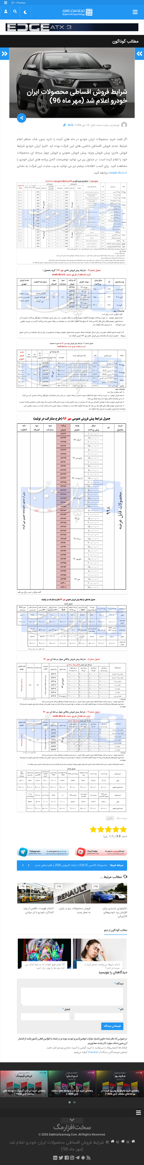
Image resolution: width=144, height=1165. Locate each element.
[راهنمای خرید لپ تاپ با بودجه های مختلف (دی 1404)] (72, 1084)
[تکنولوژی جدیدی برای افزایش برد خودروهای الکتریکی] (109, 893)
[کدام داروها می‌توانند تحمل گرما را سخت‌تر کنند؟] (99, 954)
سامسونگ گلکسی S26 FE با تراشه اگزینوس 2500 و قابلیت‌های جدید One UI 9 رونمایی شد (71, 867)
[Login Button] (5, 11)
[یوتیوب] (101, 852)
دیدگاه (118, 984)
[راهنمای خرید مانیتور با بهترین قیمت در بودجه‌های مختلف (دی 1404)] (120, 1084)
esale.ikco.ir (118, 173)
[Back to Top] (72, 1120)
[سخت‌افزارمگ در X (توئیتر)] (61, 1157)
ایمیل (66, 1009)
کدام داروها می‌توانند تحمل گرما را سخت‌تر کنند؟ (102, 966)
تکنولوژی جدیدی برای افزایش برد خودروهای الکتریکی (115, 912)
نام (120, 1009)
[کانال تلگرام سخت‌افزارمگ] (78, 1157)
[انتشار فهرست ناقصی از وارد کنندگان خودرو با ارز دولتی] (35, 893)
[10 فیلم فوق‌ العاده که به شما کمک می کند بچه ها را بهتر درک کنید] (44, 954)
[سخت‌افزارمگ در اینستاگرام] (72, 1157)
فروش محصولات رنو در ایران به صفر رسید (74, 910)
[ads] (72, 27)
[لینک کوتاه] (64, 125)
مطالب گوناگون (125, 41)
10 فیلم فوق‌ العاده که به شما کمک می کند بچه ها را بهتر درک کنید (44, 966)
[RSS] (88, 1157)
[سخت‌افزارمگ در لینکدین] (55, 1157)
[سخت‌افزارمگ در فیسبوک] (67, 1157)
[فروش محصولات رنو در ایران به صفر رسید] (72, 893)
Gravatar (93, 1052)
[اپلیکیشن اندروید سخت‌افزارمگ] (83, 1157)
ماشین (110, 818)
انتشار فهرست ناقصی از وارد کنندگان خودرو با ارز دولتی (38, 910)
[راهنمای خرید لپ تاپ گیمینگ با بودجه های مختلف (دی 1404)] (24, 1084)
